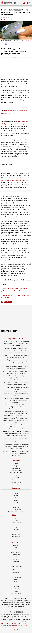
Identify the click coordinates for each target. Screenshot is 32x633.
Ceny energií (16, 477)
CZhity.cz (17, 604)
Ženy (19, 598)
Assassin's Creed (16, 493)
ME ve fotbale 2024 (16, 473)
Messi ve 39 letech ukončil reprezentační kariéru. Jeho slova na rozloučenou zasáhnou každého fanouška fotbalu (16, 453)
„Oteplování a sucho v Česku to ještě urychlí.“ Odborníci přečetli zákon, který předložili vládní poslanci (16, 420)
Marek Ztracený (16, 559)
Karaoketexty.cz (6, 602)
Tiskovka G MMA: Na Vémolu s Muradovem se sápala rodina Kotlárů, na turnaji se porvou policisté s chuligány (16, 343)
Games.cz (16, 488)
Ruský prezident (16, 475)
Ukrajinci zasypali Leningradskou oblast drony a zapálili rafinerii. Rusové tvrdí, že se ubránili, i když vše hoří (16, 400)
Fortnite (16, 505)
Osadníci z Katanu (16, 577)
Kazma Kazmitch (16, 552)
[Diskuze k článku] (11, 20)
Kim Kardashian (16, 554)
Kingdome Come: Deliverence (16, 512)
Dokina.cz (11, 604)
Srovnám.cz (11, 606)
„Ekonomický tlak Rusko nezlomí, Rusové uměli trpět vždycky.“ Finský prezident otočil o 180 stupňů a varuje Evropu (16, 446)
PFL (16, 525)
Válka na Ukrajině (16, 468)
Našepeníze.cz (25, 604)
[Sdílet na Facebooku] (2, 302)
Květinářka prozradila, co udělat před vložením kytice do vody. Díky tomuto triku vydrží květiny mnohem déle (16, 362)
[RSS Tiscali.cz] (17, 630)
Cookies (12, 624)
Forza (16, 502)
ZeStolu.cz (20, 600)
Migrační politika (16, 470)
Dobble (16, 582)
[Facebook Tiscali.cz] (14, 630)
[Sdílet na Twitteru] (5, 302)
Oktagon (16, 520)
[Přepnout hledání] (21, 3)
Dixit (16, 584)
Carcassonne (16, 572)
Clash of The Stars (16, 523)
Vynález (16, 484)
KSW (16, 527)
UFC (16, 518)
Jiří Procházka (16, 536)
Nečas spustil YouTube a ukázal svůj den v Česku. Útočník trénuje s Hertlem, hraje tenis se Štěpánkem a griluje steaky (16, 427)
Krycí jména (16, 586)
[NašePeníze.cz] (8, 3)
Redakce (8, 624)
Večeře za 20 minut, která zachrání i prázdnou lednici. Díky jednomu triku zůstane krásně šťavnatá (16, 378)
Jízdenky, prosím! (16, 593)
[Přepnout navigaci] (24, 3)
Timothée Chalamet (16, 566)
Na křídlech (16, 589)
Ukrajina (16, 466)
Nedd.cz (22, 602)
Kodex (23, 624)
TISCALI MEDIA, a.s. (16, 625)
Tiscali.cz (16, 460)
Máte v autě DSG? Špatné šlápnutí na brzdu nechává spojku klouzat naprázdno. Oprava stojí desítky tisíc (16, 393)
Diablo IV (16, 500)
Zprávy (11, 598)
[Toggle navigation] (29, 3)
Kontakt (27, 624)
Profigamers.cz (12, 600)
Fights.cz (16, 515)
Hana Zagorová (16, 550)
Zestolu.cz (16, 569)
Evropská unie (16, 480)
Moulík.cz (28, 602)
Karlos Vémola (16, 534)
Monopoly (16, 579)
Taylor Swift (16, 561)
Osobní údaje (18, 624)
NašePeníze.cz (27, 40)
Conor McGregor (16, 539)
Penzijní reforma (16, 482)
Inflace (16, 463)
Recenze (16, 491)
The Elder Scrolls (16, 509)
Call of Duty (16, 507)
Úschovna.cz (15, 602)
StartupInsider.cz (19, 606)
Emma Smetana (16, 564)
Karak (16, 591)
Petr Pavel (16, 547)
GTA (16, 498)
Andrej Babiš (16, 545)
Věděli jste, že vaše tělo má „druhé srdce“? (16, 348)
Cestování (25, 598)
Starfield (16, 495)
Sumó (16, 532)
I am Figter (16, 529)
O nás (13, 627)
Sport (15, 598)
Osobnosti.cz (16, 542)
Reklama (3, 624)
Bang (16, 575)
